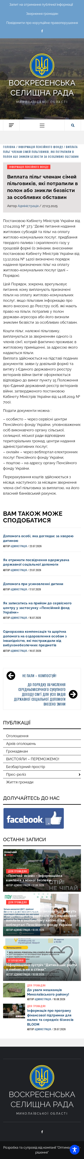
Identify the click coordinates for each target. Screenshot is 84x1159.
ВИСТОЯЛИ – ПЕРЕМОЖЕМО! (32, 759)
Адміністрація (28, 206)
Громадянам (17, 751)
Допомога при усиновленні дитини (33, 584)
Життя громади (19, 782)
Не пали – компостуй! (39, 675)
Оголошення (17, 736)
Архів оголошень (21, 743)
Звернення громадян (42, 14)
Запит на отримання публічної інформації (41, 4)
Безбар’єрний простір (25, 767)
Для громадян (17, 871)
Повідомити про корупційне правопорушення (42, 23)
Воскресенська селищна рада (42, 87)
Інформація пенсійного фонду (28, 167)
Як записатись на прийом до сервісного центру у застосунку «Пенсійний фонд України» (37, 607)
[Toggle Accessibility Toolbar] (74, 1149)
